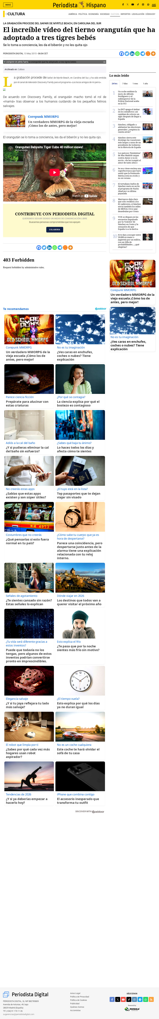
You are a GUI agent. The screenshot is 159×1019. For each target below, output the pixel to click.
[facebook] (112, 999)
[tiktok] (128, 999)
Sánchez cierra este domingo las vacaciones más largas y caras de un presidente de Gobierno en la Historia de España (129, 142)
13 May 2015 (30, 53)
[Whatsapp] (137, 53)
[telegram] (140, 999)
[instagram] (134, 999)
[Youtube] (133, 4)
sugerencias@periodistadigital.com (18, 1014)
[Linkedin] (132, 53)
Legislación (138, 14)
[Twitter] (127, 53)
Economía (94, 14)
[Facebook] (123, 4)
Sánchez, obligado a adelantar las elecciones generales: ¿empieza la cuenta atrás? (129, 128)
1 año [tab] (145, 83)
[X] (127, 4)
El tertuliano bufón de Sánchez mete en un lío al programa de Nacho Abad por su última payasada (129, 188)
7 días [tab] (125, 83)
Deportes (125, 14)
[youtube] (123, 999)
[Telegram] (142, 53)
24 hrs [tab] (114, 83)
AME (154, 4)
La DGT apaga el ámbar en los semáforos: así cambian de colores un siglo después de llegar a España (129, 114)
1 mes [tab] (135, 83)
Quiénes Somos (77, 1007)
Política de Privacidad (79, 997)
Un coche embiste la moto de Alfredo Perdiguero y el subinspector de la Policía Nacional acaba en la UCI (128, 97)
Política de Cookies (78, 1000)
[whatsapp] (148, 4)
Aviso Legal (75, 993)
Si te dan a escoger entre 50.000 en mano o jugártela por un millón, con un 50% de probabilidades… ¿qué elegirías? (129, 240)
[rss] (151, 999)
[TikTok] (138, 4)
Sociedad (104, 14)
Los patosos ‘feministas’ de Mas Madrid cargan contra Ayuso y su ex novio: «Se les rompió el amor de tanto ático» (129, 158)
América (72, 14)
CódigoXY (150, 14)
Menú (8, 5)
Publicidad (74, 1003)
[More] (153, 53)
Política (82, 14)
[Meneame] (148, 53)
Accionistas (75, 1010)
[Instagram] (143, 4)
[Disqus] (54, 860)
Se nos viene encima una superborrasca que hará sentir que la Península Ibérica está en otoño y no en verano (129, 173)
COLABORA (54, 230)
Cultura (16, 14)
